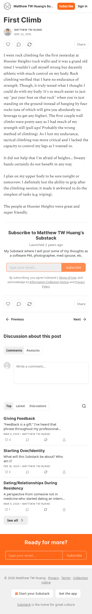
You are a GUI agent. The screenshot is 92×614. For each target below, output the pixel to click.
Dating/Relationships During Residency (30, 485)
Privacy (53, 578)
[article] (46, 429)
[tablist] (23, 350)
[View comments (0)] (18, 44)
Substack (24, 604)
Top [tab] (8, 406)
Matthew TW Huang (28, 29)
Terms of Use (67, 278)
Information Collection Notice (49, 282)
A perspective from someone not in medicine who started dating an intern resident (33, 496)
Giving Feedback (19, 418)
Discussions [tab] (37, 406)
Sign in (83, 6)
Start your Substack (34, 593)
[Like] (8, 44)
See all (12, 520)
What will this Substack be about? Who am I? (33, 458)
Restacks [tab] (33, 350)
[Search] (83, 406)
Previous (17, 319)
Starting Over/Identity (24, 450)
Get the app (68, 593)
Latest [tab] (20, 406)
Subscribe (66, 6)
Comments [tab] (14, 350)
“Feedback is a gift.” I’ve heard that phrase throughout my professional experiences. (31, 426)
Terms (66, 578)
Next (77, 319)
